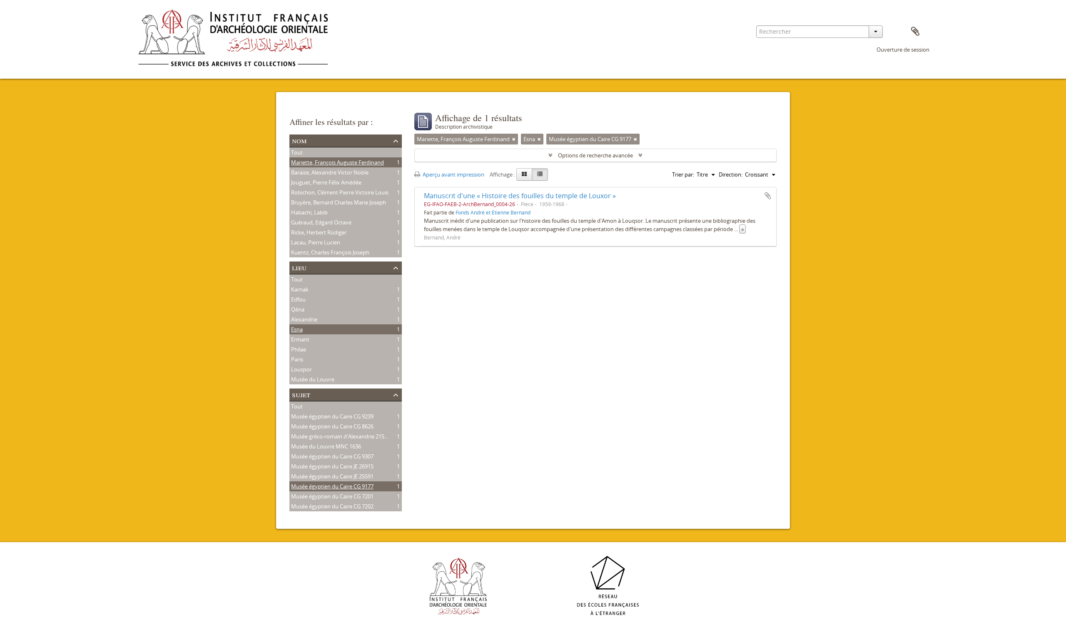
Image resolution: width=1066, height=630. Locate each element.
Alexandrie (304, 319)
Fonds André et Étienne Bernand (493, 212)
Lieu (299, 267)
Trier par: (683, 174)
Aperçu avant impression (452, 174)
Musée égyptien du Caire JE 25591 (332, 476)
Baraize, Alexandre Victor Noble (330, 172)
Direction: (730, 174)
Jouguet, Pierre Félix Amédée (326, 182)
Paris (297, 359)
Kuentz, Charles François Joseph (330, 252)
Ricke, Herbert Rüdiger (318, 232)
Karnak (300, 289)
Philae (298, 349)
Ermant (300, 339)
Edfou (298, 299)
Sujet (301, 394)
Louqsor (301, 369)
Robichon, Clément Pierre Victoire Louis (340, 192)
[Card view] (524, 174)
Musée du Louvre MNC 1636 (326, 446)
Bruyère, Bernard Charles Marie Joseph (338, 202)
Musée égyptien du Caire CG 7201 (332, 496)
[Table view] (540, 174)
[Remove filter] (514, 139)
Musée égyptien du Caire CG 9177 (332, 486)
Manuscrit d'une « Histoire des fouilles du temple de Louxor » (520, 195)
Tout (297, 152)
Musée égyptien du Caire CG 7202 (332, 506)
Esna (297, 329)
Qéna (297, 309)
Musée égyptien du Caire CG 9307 (332, 456)
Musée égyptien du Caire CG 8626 (332, 426)
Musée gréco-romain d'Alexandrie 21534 (340, 436)
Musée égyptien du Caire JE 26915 (332, 466)
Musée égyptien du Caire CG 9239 (332, 416)
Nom (299, 140)
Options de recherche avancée (595, 155)
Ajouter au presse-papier (768, 196)
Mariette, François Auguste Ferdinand (337, 162)
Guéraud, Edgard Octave (321, 222)
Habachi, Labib (309, 212)
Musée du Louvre (312, 379)
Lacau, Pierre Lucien (315, 242)
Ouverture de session (903, 49)
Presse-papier (915, 31)
